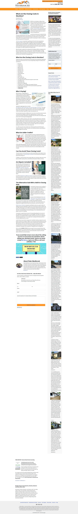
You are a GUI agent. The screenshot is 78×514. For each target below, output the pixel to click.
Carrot (44, 512)
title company (19, 41)
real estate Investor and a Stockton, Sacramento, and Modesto (37, 198)
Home (16, 9)
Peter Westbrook (20, 19)
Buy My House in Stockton (33, 502)
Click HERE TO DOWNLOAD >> (20, 480)
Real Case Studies (53, 9)
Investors (39, 502)
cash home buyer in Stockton (28, 154)
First (17, 286)
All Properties (42, 9)
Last (32, 286)
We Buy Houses (28, 9)
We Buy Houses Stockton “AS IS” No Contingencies (52, 1)
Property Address (51, 60)
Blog (48, 9)
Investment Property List (24, 502)
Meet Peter (21, 9)
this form (24, 240)
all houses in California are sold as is (27, 175)
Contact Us (54, 502)
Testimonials (35, 9)
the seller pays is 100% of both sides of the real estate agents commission (28, 107)
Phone (18, 288)
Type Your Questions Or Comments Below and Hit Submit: (27, 295)
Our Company (44, 502)
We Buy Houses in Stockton (20, 205)
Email (18, 292)
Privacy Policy (49, 502)
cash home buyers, (37, 28)
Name (18, 283)
